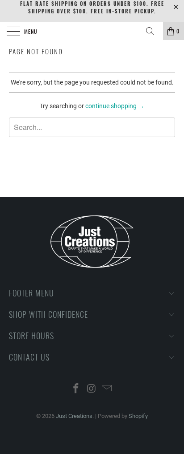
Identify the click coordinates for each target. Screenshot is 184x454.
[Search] (153, 31)
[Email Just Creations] (107, 389)
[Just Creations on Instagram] (91, 389)
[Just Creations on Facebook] (76, 389)
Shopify (138, 416)
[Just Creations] (92, 31)
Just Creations (74, 416)
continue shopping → (114, 105)
